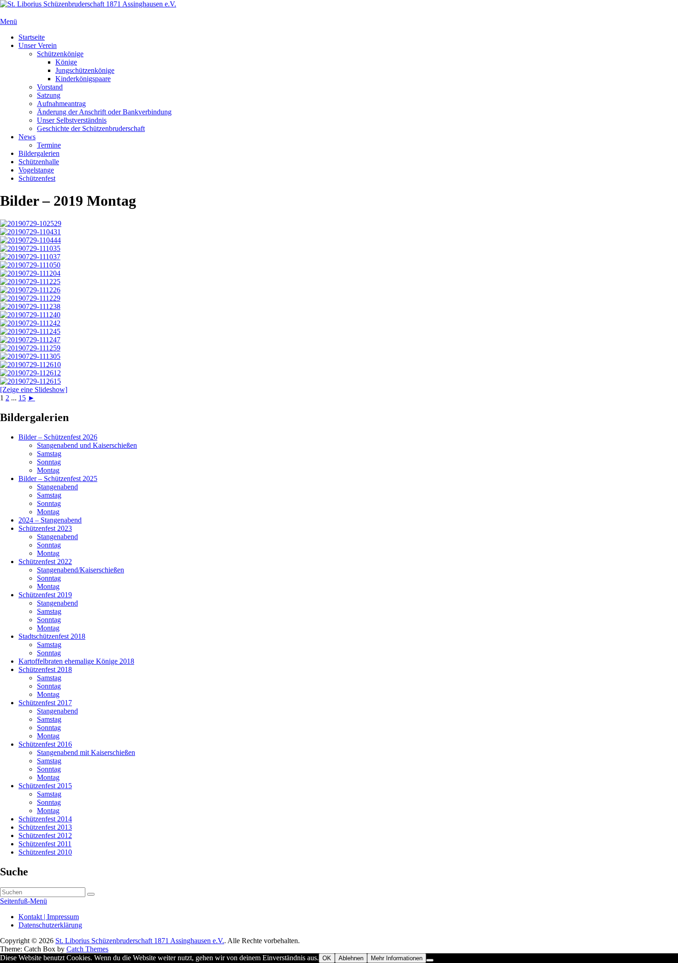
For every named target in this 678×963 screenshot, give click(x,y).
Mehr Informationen (396, 958)
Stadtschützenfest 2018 (51, 636)
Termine (49, 145)
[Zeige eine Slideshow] (33, 389)
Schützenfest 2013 (45, 827)
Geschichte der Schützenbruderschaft (91, 128)
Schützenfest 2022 (45, 561)
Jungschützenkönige (84, 70)
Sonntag (49, 462)
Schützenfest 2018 (45, 669)
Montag (48, 470)
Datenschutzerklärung (50, 925)
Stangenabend (57, 487)
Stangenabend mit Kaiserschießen (86, 752)
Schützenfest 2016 (45, 744)
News (27, 137)
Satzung (48, 95)
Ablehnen (351, 958)
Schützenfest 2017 (45, 703)
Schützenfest (36, 178)
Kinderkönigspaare (83, 79)
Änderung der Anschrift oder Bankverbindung (104, 112)
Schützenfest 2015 (45, 786)
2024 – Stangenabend (50, 520)
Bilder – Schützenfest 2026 (57, 437)
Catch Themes (87, 949)
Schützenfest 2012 (45, 835)
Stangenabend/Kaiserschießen (80, 570)
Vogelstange (36, 170)
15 (22, 398)
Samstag (49, 454)
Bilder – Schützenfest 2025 (57, 478)
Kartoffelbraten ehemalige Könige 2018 (76, 661)
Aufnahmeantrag (61, 103)
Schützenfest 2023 (45, 528)
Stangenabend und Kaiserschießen (87, 445)
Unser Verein (37, 45)
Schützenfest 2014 (45, 819)
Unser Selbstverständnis (72, 120)
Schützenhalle (38, 162)
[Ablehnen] (430, 960)
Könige (66, 62)
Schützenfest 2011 (44, 844)
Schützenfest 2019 (45, 595)
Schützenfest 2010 (45, 852)
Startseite (31, 37)
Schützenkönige (60, 54)
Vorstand (50, 87)
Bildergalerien (38, 153)
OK (326, 958)
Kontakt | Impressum (48, 917)
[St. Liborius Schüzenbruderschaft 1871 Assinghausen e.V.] (88, 4)
